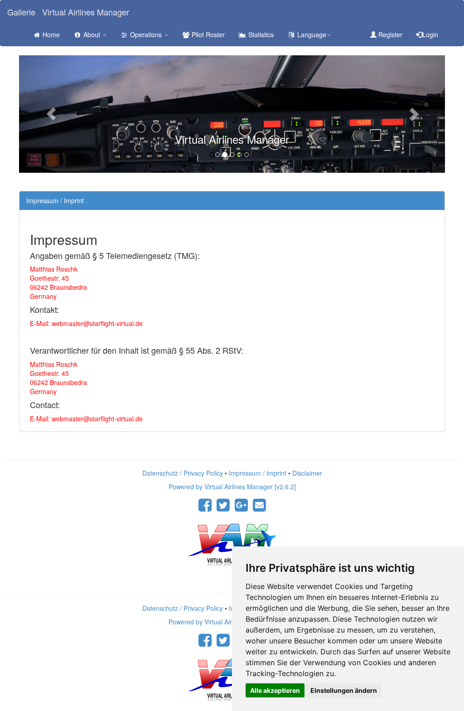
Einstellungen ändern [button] (343, 690)
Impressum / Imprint (257, 472)
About (92, 34)
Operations (146, 34)
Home (50, 34)
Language (310, 34)
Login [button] (430, 34)
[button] (51, 114)
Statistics (260, 34)
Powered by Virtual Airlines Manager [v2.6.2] (232, 486)
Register (389, 34)
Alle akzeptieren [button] (275, 690)
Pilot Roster (207, 34)
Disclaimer (307, 472)
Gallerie (21, 12)
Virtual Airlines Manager (85, 12)
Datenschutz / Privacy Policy (182, 472)
